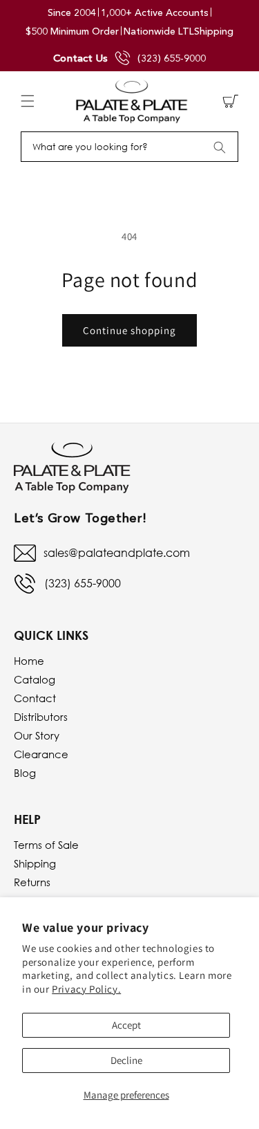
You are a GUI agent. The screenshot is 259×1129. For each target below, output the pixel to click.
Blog (25, 773)
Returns (32, 882)
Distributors (41, 716)
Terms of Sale (46, 844)
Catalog (34, 679)
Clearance (41, 754)
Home (29, 660)
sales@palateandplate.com (117, 553)
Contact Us (80, 57)
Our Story (36, 735)
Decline (126, 1060)
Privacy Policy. (86, 988)
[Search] (219, 147)
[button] (27, 101)
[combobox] (129, 146)
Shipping (35, 863)
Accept (126, 1024)
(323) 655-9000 (171, 58)
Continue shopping (129, 330)
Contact (35, 698)
